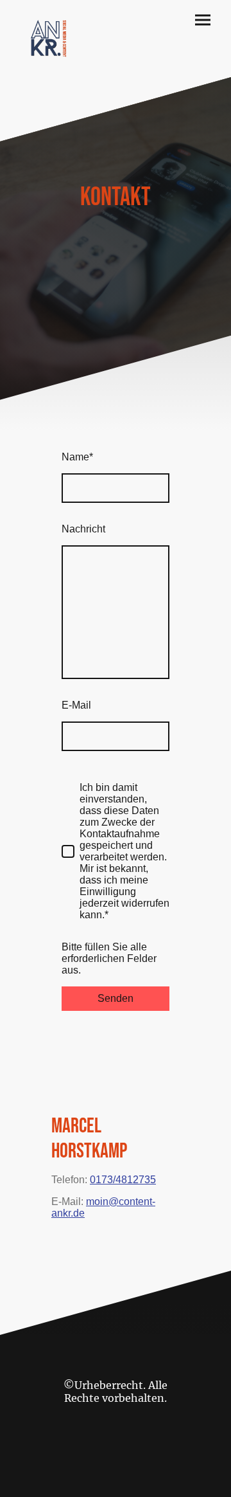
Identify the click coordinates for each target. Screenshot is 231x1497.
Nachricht (83, 528)
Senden (115, 998)
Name (77, 456)
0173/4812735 (123, 1179)
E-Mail (76, 705)
